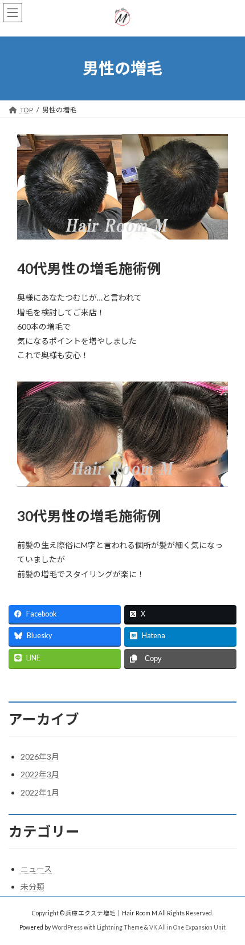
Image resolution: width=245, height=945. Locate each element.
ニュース (36, 869)
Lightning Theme (120, 927)
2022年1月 (40, 792)
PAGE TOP (227, 904)
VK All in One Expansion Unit (187, 927)
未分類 (32, 886)
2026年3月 (40, 756)
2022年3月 (40, 774)
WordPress (67, 927)
